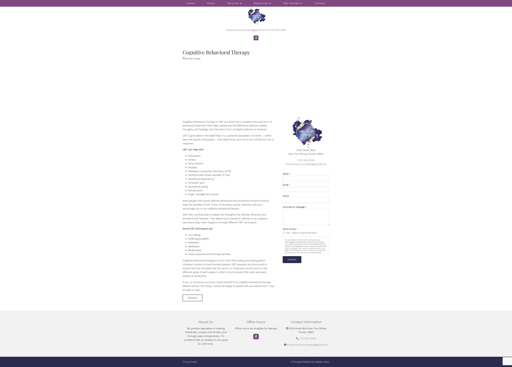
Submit (292, 259)
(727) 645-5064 (277, 30)
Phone (286, 196)
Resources (261, 3)
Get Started (291, 3)
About (211, 3)
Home (191, 3)
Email (286, 185)
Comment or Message (295, 207)
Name (286, 173)
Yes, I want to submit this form (301, 233)
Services (233, 3)
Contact (319, 3)
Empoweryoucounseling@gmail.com (246, 30)
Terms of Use (290, 229)
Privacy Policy (190, 361)
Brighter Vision (322, 361)
